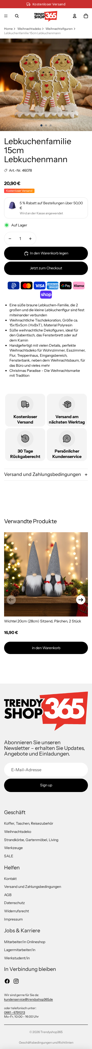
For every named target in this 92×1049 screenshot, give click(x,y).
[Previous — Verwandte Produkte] (11, 599)
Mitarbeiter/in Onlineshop (24, 942)
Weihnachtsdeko (29, 29)
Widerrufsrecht (16, 911)
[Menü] (6, 16)
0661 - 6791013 (14, 1012)
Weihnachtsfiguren (59, 29)
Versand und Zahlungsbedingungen (42, 474)
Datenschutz (14, 902)
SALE (8, 856)
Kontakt (10, 878)
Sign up (46, 785)
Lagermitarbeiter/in (19, 949)
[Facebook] (7, 981)
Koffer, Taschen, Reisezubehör (28, 823)
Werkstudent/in (17, 958)
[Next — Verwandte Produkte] (80, 599)
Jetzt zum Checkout (46, 268)
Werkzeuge (13, 847)
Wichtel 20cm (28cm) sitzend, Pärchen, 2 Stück (42, 621)
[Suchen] (16, 16)
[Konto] (74, 16)
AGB (8, 894)
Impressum (13, 919)
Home (8, 29)
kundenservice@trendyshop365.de (28, 999)
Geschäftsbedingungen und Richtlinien (46, 1042)
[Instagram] (16, 981)
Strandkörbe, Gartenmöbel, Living (31, 840)
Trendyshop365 (51, 1032)
